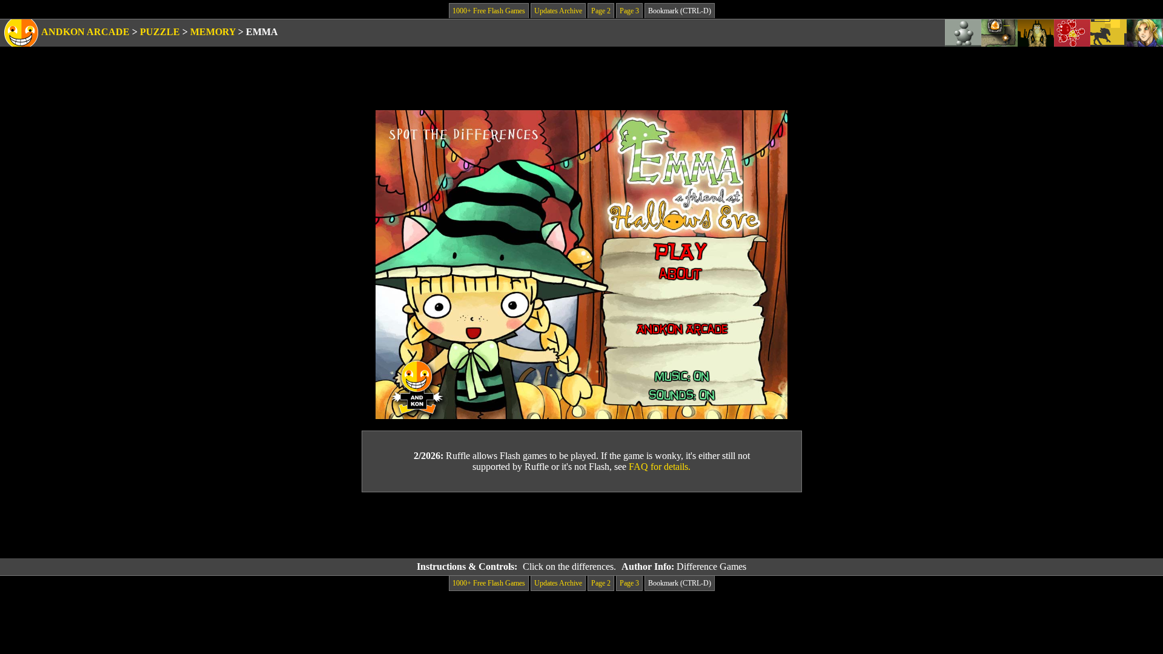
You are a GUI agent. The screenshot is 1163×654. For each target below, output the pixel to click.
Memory (213, 32)
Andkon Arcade (85, 32)
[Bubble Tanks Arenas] (1072, 33)
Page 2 (601, 11)
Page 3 (629, 11)
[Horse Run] (1108, 33)
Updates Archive (558, 11)
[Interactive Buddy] (963, 33)
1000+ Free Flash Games (488, 11)
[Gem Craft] (999, 33)
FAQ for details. (660, 466)
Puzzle (160, 32)
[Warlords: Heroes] (1145, 33)
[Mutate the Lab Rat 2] (1036, 33)
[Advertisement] (581, 525)
